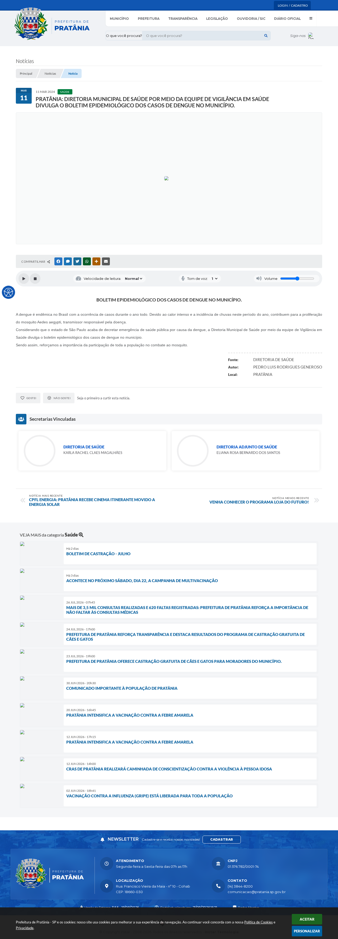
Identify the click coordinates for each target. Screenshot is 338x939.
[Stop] (35, 278)
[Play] (23, 278)
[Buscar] (265, 35)
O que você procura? (124, 35)
